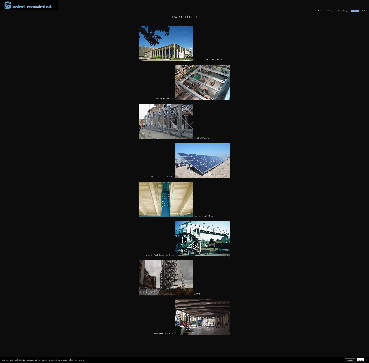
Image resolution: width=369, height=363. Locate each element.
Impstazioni (350, 360)
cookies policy (80, 360)
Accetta (360, 360)
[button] (166, 43)
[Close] (367, 359)
